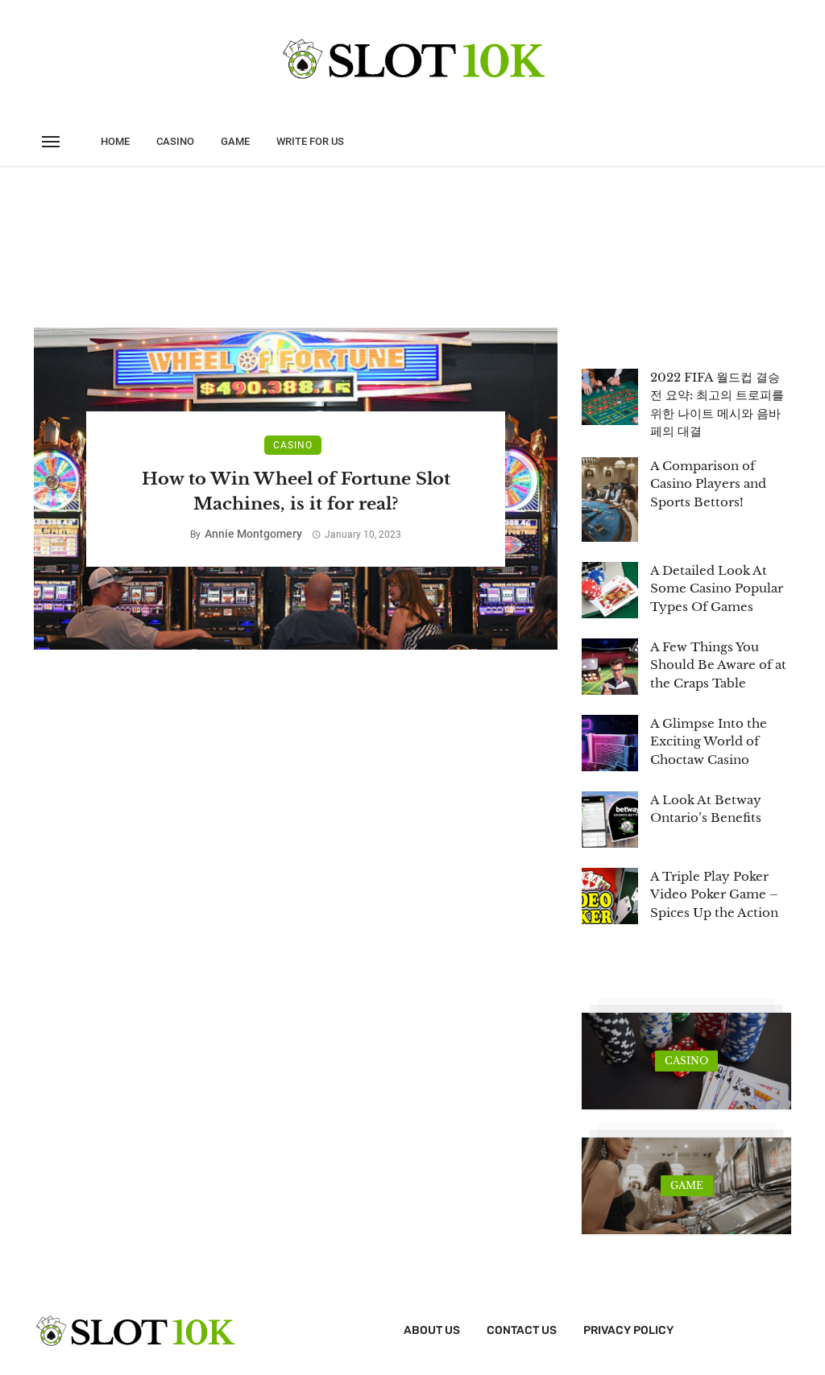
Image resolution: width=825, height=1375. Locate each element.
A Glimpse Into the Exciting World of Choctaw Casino (708, 741)
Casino (175, 141)
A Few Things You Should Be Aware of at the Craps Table (718, 665)
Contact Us (522, 1330)
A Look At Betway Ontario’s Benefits (705, 809)
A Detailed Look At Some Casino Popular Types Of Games (716, 588)
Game (235, 141)
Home (115, 141)
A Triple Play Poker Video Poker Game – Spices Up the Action (714, 894)
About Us (432, 1330)
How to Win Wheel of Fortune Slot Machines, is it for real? (296, 492)
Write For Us (310, 141)
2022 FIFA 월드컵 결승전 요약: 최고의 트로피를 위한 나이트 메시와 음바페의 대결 (717, 405)
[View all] (686, 1061)
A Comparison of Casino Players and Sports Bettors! (708, 484)
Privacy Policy (628, 1330)
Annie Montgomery (253, 533)
